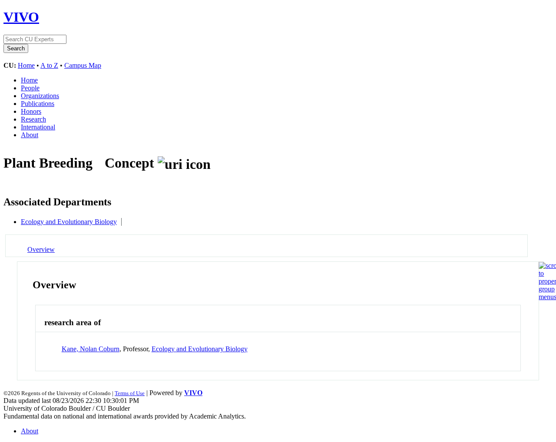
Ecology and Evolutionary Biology (69, 221)
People (30, 88)
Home (26, 65)
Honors (31, 111)
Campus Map (82, 65)
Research (33, 119)
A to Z (49, 65)
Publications (37, 103)
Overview (41, 249)
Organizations (40, 95)
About (29, 135)
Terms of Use (130, 393)
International (38, 127)
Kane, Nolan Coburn (90, 349)
